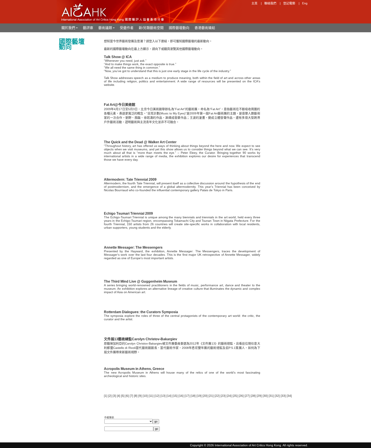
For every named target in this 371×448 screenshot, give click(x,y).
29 (259, 395)
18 (193, 395)
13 (163, 395)
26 (241, 395)
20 (205, 395)
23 (223, 395)
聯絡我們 (270, 3)
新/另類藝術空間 (151, 28)
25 (235, 395)
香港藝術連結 (205, 28)
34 (289, 395)
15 (175, 395)
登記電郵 (289, 3)
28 (253, 395)
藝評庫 (88, 28)
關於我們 (70, 29)
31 (271, 395)
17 (187, 395)
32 (277, 395)
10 (145, 395)
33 (283, 395)
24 (229, 395)
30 (265, 395)
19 (199, 395)
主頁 (254, 3)
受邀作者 (127, 28)
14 (169, 395)
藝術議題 (107, 29)
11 (151, 395)
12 (157, 395)
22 (217, 395)
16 (181, 395)
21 (211, 395)
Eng (304, 3)
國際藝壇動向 (179, 28)
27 (247, 395)
